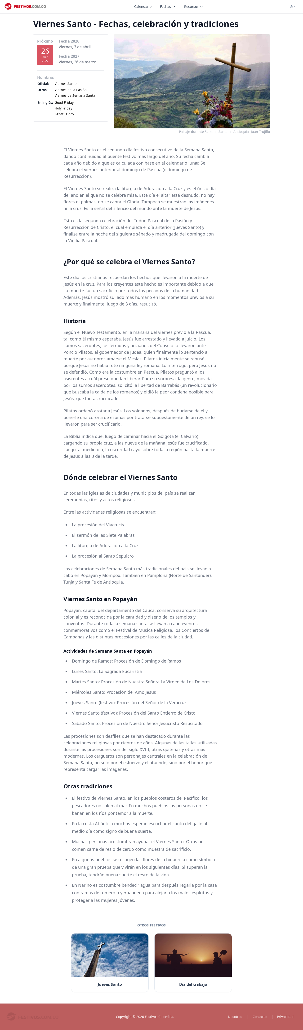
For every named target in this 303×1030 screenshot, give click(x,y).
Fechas (165, 6)
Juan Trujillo (260, 131)
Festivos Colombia (159, 1016)
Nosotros (235, 1016)
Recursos (191, 6)
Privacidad (285, 1016)
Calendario (143, 6)
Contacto (260, 1016)
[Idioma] (293, 6)
